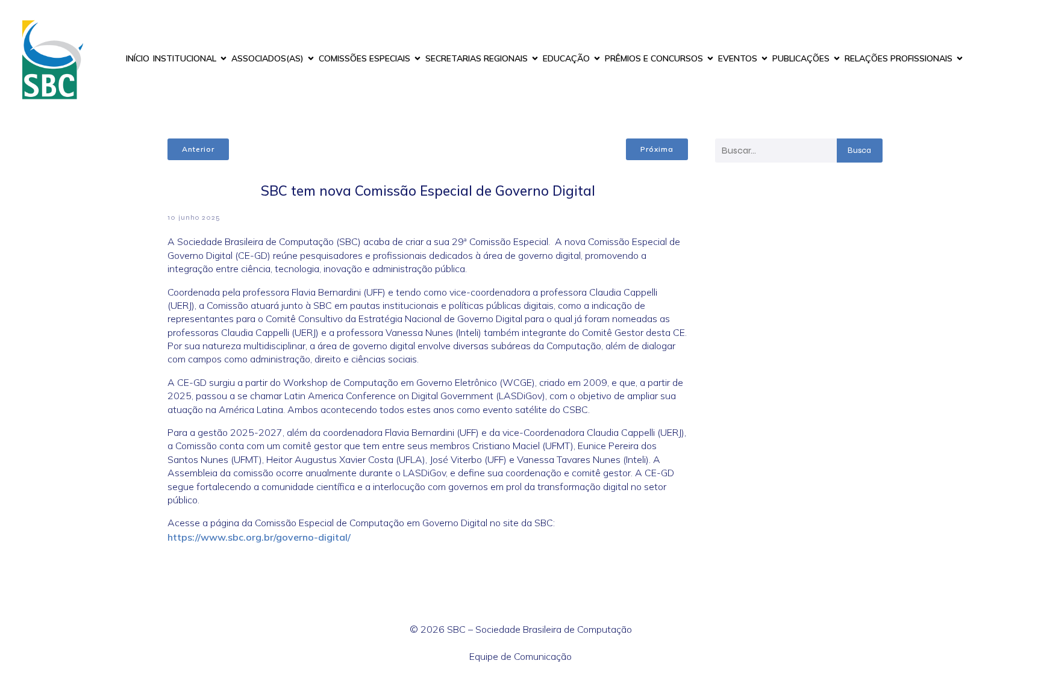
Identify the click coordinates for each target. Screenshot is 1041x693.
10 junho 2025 (193, 217)
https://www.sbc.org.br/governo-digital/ (259, 537)
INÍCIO (137, 58)
